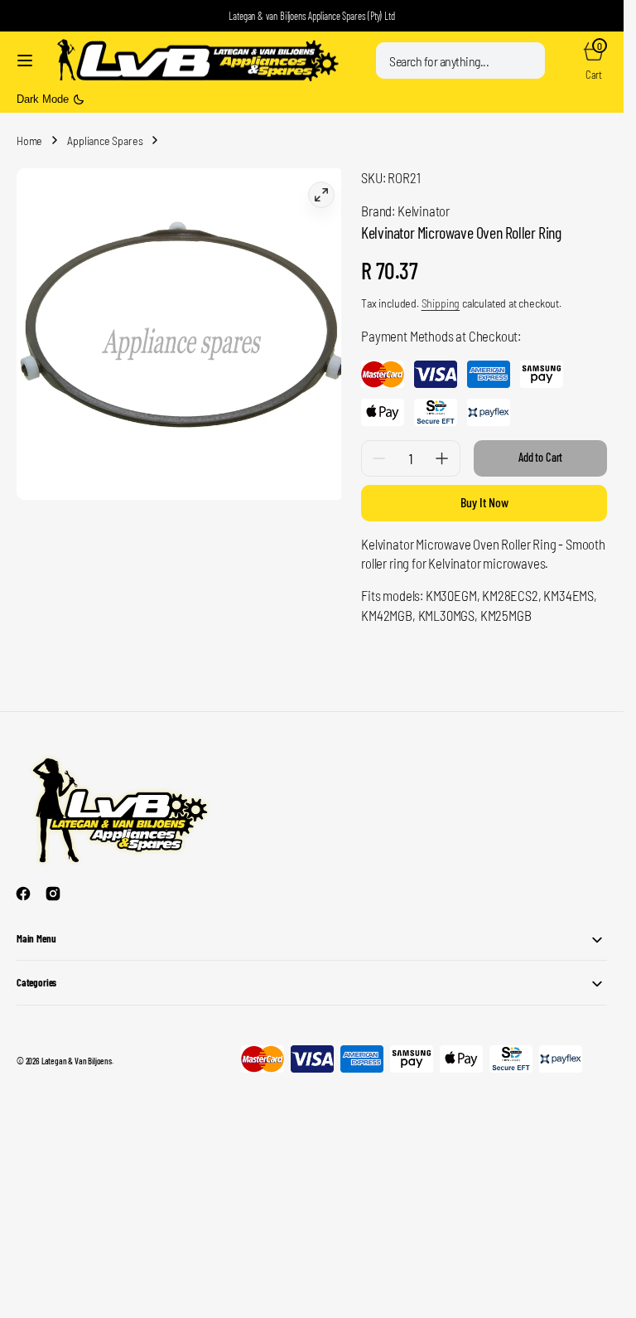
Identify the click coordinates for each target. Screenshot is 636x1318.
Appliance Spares (104, 140)
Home (29, 140)
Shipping (441, 303)
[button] (25, 60)
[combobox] (460, 60)
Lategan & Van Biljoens (76, 1060)
